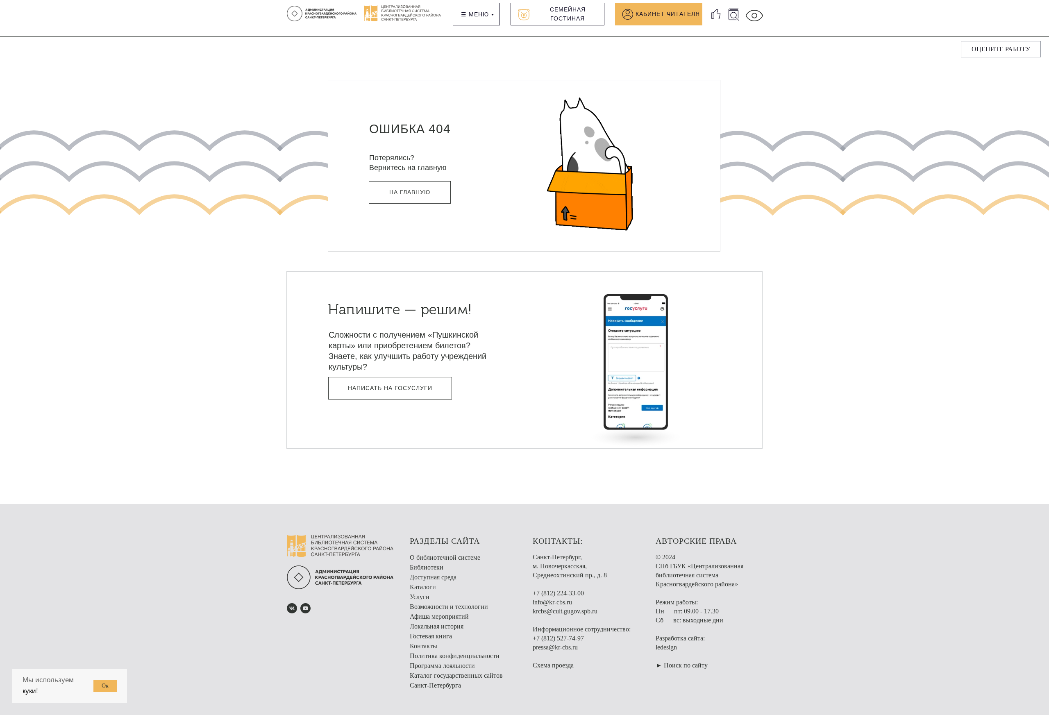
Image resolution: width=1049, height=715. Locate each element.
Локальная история (436, 626)
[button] (1001, 49)
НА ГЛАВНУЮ (409, 192)
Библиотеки (426, 567)
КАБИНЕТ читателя (668, 14)
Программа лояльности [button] (442, 665)
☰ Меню (475, 14)
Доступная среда (433, 577)
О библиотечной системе (445, 557)
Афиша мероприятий (439, 616)
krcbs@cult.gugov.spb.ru (565, 611)
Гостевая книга (431, 636)
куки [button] (29, 691)
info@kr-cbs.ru (552, 602)
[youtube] (305, 608)
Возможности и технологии (449, 606)
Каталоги (423, 586)
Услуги (419, 596)
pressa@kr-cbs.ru (555, 647)
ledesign (666, 647)
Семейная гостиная (568, 14)
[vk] (292, 608)
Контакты (423, 645)
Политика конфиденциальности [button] (455, 655)
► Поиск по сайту (682, 665)
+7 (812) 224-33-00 (558, 593)
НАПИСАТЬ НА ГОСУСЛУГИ (390, 388)
